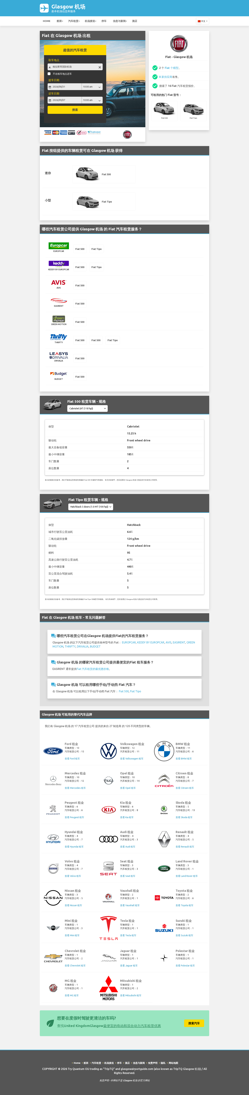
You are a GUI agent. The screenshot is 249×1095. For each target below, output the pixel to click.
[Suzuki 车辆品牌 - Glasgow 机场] (164, 928)
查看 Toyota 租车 (184, 905)
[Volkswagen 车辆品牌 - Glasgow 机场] (108, 751)
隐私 (163, 1063)
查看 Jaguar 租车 (129, 965)
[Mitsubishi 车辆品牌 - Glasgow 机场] (108, 988)
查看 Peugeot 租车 (74, 817)
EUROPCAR (129, 642)
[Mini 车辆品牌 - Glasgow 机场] (53, 928)
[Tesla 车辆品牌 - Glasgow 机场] (108, 928)
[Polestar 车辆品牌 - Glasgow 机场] (164, 958)
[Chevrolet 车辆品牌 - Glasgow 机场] (53, 958)
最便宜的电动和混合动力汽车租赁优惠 (132, 1026)
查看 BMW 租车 (184, 758)
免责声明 (153, 1063)
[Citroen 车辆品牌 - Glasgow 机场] (164, 780)
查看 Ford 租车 (72, 758)
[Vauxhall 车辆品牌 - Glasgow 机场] (108, 898)
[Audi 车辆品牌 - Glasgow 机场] (108, 839)
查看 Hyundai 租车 (74, 846)
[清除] (99, 67)
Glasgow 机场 (68, 8)
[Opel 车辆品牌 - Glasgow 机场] (108, 780)
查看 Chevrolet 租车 (75, 965)
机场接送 (90, 21)
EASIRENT (179, 642)
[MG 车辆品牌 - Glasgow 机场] (53, 988)
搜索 (75, 109)
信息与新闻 (119, 21)
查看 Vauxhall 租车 (130, 905)
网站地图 (173, 1063)
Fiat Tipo (135, 691)
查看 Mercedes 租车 (75, 788)
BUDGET (95, 646)
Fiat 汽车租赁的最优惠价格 (93, 668)
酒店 (134, 21)
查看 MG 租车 (72, 995)
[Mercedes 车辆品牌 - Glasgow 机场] (53, 780)
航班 (59, 21)
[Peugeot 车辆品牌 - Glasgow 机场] (53, 810)
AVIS (168, 642)
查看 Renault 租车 (185, 846)
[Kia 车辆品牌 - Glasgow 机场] (108, 810)
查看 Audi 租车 (127, 846)
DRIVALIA (83, 646)
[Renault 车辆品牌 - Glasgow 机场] (164, 839)
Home (46, 21)
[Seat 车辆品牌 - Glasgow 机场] (108, 868)
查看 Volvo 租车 (73, 876)
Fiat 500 (124, 691)
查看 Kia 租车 (127, 817)
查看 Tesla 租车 (128, 935)
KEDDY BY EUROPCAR (150, 642)
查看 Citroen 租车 (185, 788)
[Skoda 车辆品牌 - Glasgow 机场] (164, 810)
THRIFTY (70, 646)
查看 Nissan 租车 (73, 905)
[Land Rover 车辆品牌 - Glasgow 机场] (164, 868)
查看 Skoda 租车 (184, 817)
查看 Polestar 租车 (185, 965)
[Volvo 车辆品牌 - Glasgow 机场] (53, 868)
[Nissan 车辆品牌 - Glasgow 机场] (53, 898)
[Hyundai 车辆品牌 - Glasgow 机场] (53, 839)
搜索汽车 (194, 1023)
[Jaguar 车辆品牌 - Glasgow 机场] (108, 958)
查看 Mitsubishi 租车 (130, 995)
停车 (104, 21)
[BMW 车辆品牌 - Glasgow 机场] (164, 751)
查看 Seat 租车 (127, 876)
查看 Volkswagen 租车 (131, 758)
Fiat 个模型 (172, 67)
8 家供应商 (165, 76)
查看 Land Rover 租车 (187, 876)
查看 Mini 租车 (72, 935)
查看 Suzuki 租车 (184, 935)
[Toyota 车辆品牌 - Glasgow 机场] (164, 897)
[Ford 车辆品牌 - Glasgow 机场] (53, 751)
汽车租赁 (73, 21)
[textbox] (75, 66)
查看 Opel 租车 (128, 788)
